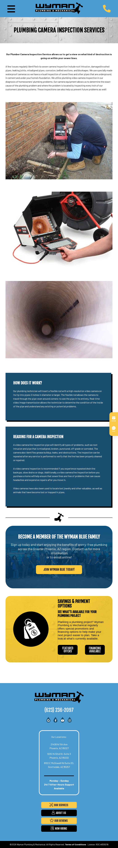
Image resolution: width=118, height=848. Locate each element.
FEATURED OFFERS (67, 649)
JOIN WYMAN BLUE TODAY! (59, 569)
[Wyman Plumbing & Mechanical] (59, 8)
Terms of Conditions (75, 844)
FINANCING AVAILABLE (95, 649)
